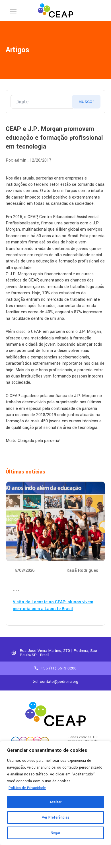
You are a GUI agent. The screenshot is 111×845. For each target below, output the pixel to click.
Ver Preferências (55, 817)
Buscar (86, 101)
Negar (55, 832)
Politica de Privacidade (27, 787)
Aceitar (55, 802)
